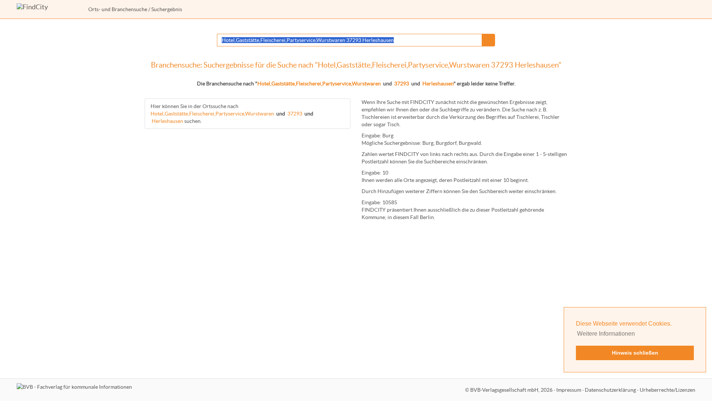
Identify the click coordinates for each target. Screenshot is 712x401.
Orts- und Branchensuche (117, 9)
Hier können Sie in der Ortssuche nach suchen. (232, 113)
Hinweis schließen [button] (635, 353)
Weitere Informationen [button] (606, 333)
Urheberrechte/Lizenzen (667, 390)
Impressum (568, 390)
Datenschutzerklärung (610, 390)
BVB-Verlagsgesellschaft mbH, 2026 (511, 390)
